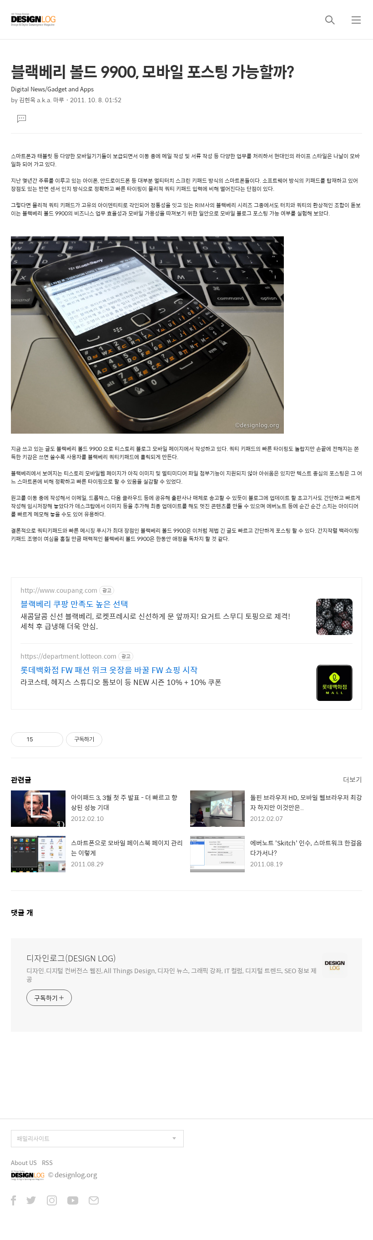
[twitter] (31, 1201)
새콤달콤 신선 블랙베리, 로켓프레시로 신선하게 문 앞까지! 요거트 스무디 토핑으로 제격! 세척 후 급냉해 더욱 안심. (155, 620)
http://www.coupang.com (58, 590)
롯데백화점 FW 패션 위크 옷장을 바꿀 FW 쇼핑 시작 (109, 670)
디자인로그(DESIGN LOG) (71, 958)
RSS (47, 1162)
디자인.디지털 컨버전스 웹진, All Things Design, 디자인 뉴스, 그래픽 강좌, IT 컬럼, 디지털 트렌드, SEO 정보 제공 (171, 974)
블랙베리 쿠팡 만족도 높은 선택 (74, 604)
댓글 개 (22, 912)
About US (24, 1162)
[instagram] (52, 1201)
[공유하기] (41, 739)
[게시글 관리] (53, 739)
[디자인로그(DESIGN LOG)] (33, 19)
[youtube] (72, 1201)
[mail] (94, 1201)
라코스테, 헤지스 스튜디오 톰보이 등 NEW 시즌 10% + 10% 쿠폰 (121, 681)
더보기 (352, 779)
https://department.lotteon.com (68, 656)
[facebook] (13, 1201)
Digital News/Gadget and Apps (52, 89)
